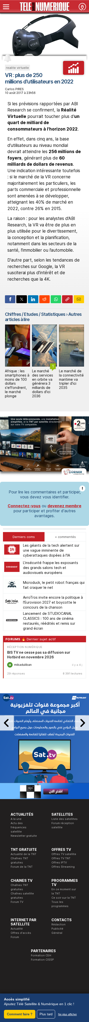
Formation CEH (41, 955)
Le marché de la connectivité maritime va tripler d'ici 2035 (71, 379)
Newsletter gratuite (24, 835)
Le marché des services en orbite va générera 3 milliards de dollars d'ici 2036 (42, 383)
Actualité (17, 928)
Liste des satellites (64, 819)
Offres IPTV (59, 862)
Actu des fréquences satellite (18, 827)
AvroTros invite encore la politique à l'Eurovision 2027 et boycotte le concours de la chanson (53, 602)
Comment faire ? (19, 1014)
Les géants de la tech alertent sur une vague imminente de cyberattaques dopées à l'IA (51, 550)
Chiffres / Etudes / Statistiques (35, 314)
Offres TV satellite (63, 854)
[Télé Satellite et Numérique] (44, 6)
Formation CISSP (42, 959)
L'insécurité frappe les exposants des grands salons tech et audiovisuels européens (50, 568)
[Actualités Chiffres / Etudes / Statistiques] (73, 73)
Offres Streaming (63, 866)
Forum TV (17, 902)
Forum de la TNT (22, 866)
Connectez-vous (24, 505)
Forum (15, 937)
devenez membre (64, 505)
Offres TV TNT (60, 858)
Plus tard (46, 1014)
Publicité (57, 928)
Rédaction (58, 924)
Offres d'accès (21, 933)
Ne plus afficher (67, 1014)
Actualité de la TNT (23, 854)
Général (56, 933)
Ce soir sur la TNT (63, 897)
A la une (16, 819)
